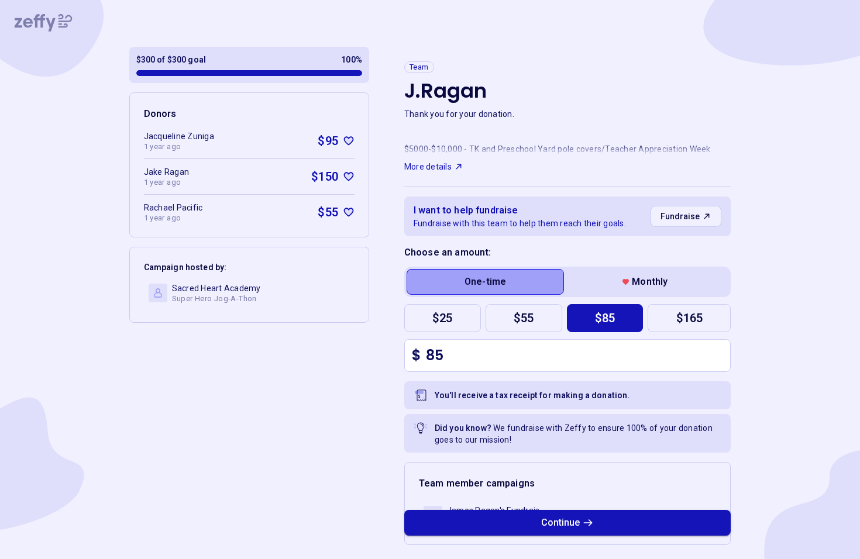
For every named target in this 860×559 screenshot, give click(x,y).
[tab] (485, 282)
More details (428, 166)
